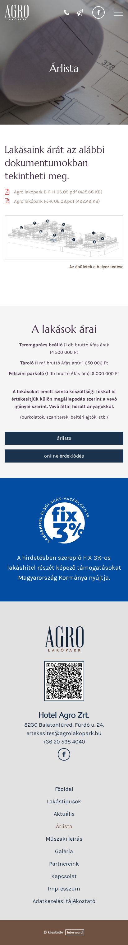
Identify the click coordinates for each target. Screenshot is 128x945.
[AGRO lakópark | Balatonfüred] (17, 12)
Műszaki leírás (64, 838)
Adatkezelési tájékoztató (64, 901)
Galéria (64, 851)
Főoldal (64, 789)
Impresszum (64, 888)
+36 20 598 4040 (64, 741)
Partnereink (64, 863)
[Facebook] (98, 12)
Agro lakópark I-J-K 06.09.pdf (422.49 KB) (57, 201)
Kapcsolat (64, 876)
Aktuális (64, 813)
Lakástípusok (64, 801)
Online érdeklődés (64, 456)
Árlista (64, 438)
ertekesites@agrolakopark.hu (64, 733)
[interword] (64, 932)
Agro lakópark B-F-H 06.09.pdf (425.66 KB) (58, 192)
